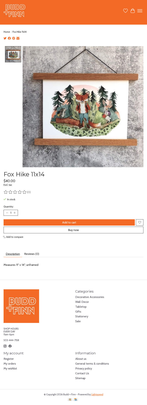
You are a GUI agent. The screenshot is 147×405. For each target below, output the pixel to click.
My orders (10, 363)
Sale (78, 321)
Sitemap (80, 378)
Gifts (78, 311)
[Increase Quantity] (14, 212)
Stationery (81, 316)
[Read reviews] (15, 192)
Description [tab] (13, 254)
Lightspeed (97, 394)
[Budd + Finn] (15, 10)
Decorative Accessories (89, 297)
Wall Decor (82, 302)
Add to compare (14, 236)
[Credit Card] (75, 399)
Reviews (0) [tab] (31, 254)
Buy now (73, 230)
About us (80, 358)
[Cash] (70, 399)
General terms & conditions (92, 363)
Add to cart (69, 222)
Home (7, 31)
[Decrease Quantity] (7, 212)
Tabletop (81, 306)
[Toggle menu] (139, 10)
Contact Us (82, 373)
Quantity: (9, 206)
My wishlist (10, 368)
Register (9, 358)
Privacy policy (83, 368)
